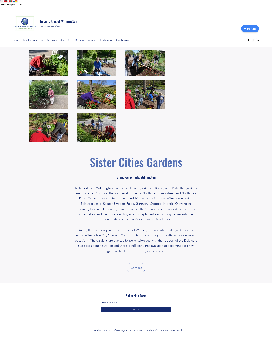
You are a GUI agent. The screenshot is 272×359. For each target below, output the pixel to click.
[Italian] (9, 1)
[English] (1, 1)
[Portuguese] (11, 1)
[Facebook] (248, 40)
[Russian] (14, 1)
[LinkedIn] (257, 40)
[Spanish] (16, 1)
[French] (4, 1)
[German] (6, 1)
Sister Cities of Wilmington (58, 21)
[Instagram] (253, 40)
